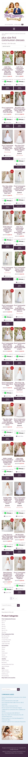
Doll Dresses (5, 674)
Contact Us (9, 751)
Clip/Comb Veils (6, 643)
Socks (3, 651)
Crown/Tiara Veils (6, 639)
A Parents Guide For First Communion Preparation (14, 721)
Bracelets (4, 662)
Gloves (3, 647)
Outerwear (5, 653)
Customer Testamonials (17, 751)
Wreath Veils (5, 637)
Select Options (20, 88)
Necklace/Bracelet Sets (8, 664)
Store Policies (11, 753)
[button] (14, 28)
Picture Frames (5, 672)
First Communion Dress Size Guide (10, 700)
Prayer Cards (5, 660)
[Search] (18, 605)
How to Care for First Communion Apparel (12, 707)
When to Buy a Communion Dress (10, 706)
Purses (3, 655)
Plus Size (4, 632)
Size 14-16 (4, 630)
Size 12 (3, 628)
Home (3, 33)
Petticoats (4, 657)
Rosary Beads (5, 675)
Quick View (8, 84)
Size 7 (3, 622)
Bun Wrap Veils (5, 636)
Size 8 (3, 624)
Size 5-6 (4, 620)
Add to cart (7, 158)
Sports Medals (5, 666)
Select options (7, 88)
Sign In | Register (9, 24)
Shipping (7, 753)
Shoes (3, 649)
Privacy (24, 751)
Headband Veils (6, 641)
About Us (4, 751)
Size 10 (3, 626)
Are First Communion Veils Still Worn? (11, 713)
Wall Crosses (5, 670)
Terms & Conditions (19, 753)
